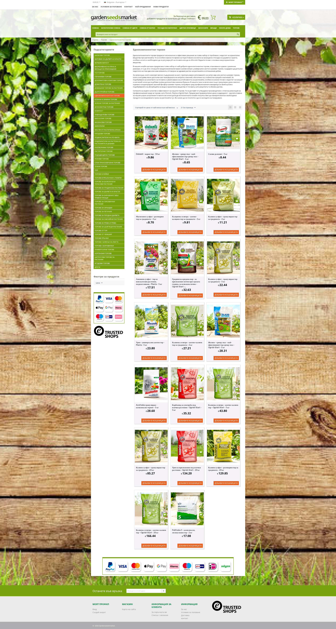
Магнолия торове (103, 118)
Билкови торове (102, 55)
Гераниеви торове (103, 76)
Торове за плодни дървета (107, 215)
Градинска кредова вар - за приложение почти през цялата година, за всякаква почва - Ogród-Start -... (186, 283)
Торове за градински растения (109, 188)
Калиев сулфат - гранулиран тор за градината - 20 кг (150, 468)
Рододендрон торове (105, 155)
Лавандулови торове (104, 114)
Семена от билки (147, 28)
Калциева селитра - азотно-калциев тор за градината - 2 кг (186, 217)
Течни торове (101, 166)
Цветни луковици (187, 28)
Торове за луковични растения (105, 202)
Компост (99, 111)
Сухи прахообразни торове (107, 162)
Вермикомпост (102, 63)
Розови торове (102, 159)
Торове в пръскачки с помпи (108, 178)
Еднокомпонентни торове (107, 95)
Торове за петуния (103, 211)
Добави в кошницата (154, 169)
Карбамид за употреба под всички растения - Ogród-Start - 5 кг (186, 407)
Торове (236, 28)
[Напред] (163, 591)
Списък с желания (160, 615)
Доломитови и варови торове (109, 80)
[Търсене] (238, 34)
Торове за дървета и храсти (107, 191)
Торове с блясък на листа (106, 242)
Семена (95, 28)
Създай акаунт (99, 612)
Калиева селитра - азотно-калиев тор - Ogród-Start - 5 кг (223, 406)
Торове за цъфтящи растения (108, 227)
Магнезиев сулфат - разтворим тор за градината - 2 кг (150, 217)
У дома (95, 40)
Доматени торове (103, 84)
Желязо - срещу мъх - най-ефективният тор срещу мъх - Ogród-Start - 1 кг (185, 156)
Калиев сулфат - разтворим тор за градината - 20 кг (223, 468)
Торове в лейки (102, 174)
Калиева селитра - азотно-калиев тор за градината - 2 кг (187, 343)
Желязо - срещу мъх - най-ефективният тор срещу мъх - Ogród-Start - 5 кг (221, 345)
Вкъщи (213, 28)
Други (97, 267)
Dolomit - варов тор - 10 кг (148, 154)
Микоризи (100, 126)
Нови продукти (161, 7)
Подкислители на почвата (107, 137)
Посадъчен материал (167, 28)
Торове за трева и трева (105, 223)
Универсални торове (104, 249)
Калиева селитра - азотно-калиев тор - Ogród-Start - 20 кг (151, 531)
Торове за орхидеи (103, 208)
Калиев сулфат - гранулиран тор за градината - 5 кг (222, 280)
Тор (96, 170)
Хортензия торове (103, 253)
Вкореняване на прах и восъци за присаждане (105, 67)
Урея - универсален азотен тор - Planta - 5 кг (150, 343)
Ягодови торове (102, 263)
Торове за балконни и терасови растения (105, 182)
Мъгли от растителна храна (107, 130)
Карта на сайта (129, 609)
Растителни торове (104, 151)
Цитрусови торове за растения (104, 258)
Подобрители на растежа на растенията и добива (108, 142)
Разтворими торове (104, 147)
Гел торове (100, 73)
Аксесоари (203, 28)
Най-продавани (143, 7)
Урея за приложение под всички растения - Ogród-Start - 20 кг (186, 468)
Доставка (185, 615)
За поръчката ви (159, 612)
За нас (95, 7)
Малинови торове (103, 122)
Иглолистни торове (104, 107)
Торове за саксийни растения (109, 219)
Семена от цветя (130, 28)
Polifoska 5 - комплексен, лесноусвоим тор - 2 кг (183, 531)
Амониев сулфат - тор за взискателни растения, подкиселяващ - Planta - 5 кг (149, 281)
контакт (128, 7)
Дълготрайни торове (104, 92)
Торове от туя (101, 230)
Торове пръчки (102, 238)
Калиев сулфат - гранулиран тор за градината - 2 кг (222, 217)
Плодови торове (102, 133)
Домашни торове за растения (109, 88)
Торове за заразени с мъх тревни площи (107, 196)
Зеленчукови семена (110, 28)
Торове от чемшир (103, 234)
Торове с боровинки (104, 246)
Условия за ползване (111, 7)
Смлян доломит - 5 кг (217, 154)
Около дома (225, 28)
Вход (95, 609)
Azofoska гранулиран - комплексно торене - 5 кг (147, 406)
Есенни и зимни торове (106, 99)
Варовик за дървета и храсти (108, 59)
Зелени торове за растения (107, 103)
